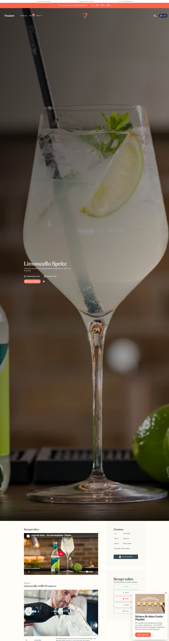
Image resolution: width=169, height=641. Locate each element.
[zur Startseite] (10, 16)
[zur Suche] (156, 15)
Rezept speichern (33, 281)
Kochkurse (23, 16)
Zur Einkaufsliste (127, 557)
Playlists (31, 16)
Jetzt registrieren (143, 635)
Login (164, 16)
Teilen (127, 586)
